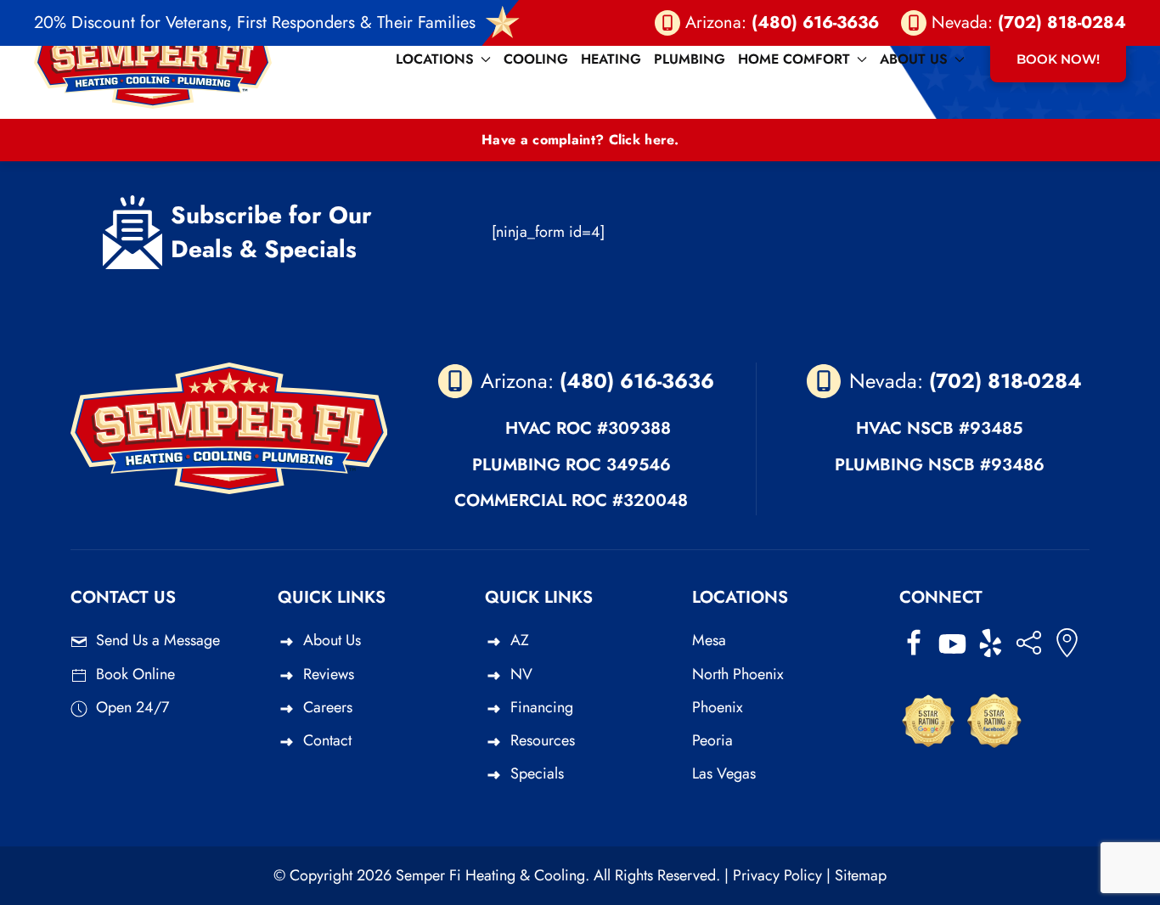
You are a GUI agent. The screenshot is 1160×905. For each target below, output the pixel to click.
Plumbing (689, 59)
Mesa (709, 640)
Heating (611, 59)
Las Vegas (724, 773)
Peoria (712, 740)
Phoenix (717, 707)
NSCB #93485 (964, 428)
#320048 (650, 500)
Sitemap (861, 875)
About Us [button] (914, 59)
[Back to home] (153, 59)
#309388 (634, 428)
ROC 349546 (618, 464)
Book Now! (1058, 59)
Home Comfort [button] (794, 59)
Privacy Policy (777, 875)
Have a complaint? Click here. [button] (580, 139)
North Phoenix (738, 674)
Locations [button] (435, 59)
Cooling (536, 59)
